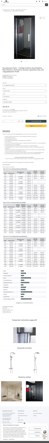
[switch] (45, 438)
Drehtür (22, 280)
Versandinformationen (22, 415)
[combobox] (24, 85)
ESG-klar (22, 294)
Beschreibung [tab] (6, 130)
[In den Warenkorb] (4, 15)
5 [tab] (26, 61)
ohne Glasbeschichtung (25, 282)
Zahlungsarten (21, 413)
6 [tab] (27, 61)
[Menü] (47, 430)
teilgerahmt (23, 289)
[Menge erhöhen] (22, 121)
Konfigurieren (38, 432)
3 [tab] (23, 61)
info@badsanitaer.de (7, 423)
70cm (22, 296)
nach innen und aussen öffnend (26, 291)
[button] (36, 1)
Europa (22, 275)
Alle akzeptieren (37, 428)
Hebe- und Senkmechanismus (26, 298)
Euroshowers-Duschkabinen (26, 277)
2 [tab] (22, 61)
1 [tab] (21, 61)
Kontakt (34, 415)
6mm (22, 284)
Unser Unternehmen (37, 413)
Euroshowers (10, 76)
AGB (19, 417)
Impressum (5, 439)
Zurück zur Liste (6, 9)
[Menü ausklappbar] (1, 1)
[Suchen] (46, 4)
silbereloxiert (23, 287)
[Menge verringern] (4, 121)
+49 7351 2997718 (6, 415)
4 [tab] (25, 61)
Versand (13, 109)
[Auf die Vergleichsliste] (40, 18)
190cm (22, 270)
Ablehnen (37, 435)
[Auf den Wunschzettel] (43, 18)
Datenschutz (11, 439)
